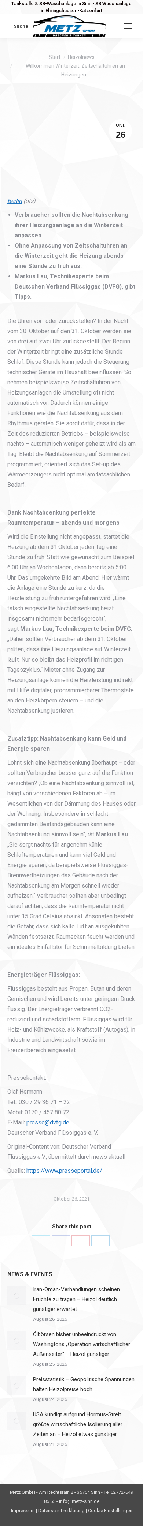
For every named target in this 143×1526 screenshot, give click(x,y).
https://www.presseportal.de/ (64, 1170)
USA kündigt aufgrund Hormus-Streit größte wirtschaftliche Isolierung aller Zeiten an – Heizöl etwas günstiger (77, 1424)
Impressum (23, 1510)
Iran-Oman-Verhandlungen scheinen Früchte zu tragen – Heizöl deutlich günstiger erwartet (76, 1299)
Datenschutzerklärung (61, 1510)
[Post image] (16, 1295)
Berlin (14, 200)
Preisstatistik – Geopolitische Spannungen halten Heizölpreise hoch (84, 1384)
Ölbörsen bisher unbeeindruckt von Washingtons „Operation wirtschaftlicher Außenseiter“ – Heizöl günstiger (81, 1344)
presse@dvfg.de (47, 1122)
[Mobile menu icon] (128, 26)
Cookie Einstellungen (110, 1510)
